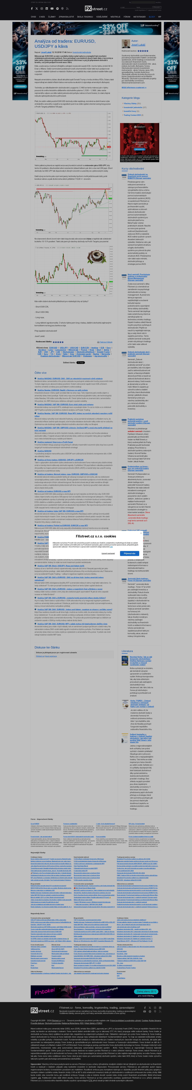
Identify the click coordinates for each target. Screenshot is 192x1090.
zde (111, 547)
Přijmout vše (129, 553)
